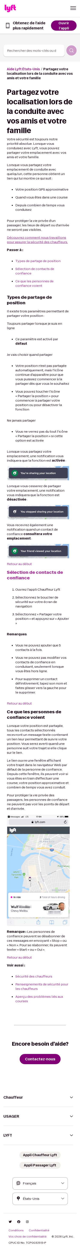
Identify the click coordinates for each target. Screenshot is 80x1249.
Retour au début (19, 564)
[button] (73, 8)
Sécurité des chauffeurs (33, 976)
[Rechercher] (71, 50)
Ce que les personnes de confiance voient (34, 283)
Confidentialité (39, 1230)
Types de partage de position (38, 261)
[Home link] (10, 8)
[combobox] (34, 50)
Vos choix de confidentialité (28, 1237)
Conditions (16, 1230)
